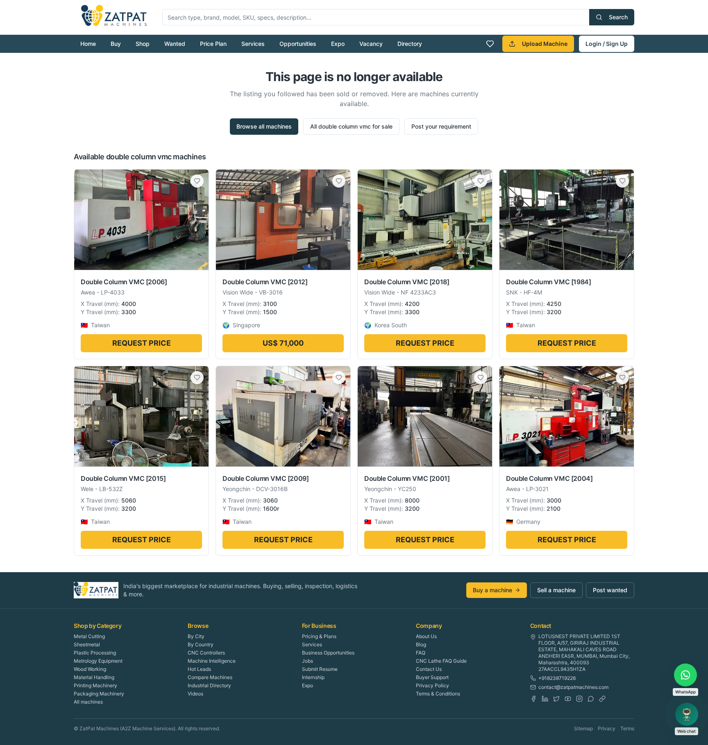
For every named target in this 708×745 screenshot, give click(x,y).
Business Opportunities (328, 653)
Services (253, 43)
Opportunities (297, 43)
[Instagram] (579, 698)
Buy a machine (492, 589)
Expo (338, 43)
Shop (143, 43)
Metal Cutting (89, 636)
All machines (88, 702)
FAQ (420, 653)
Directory (409, 43)
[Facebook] (533, 698)
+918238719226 (557, 678)
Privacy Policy (432, 685)
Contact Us (429, 669)
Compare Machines (210, 677)
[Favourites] (490, 43)
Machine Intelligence (212, 661)
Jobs (307, 661)
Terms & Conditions (438, 694)
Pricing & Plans (319, 636)
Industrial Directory (209, 685)
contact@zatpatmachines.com (573, 687)
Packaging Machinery (99, 694)
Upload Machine (544, 43)
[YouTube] (568, 698)
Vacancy (371, 43)
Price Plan (213, 43)
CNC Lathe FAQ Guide (441, 661)
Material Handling (94, 677)
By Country (200, 644)
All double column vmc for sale (351, 126)
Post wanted (610, 589)
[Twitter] (556, 698)
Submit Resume (320, 669)
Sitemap (583, 728)
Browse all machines (264, 126)
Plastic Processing (95, 653)
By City (196, 636)
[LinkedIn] (545, 698)
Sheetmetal (87, 644)
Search (618, 17)
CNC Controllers (206, 653)
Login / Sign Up (606, 43)
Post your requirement (441, 126)
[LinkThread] (602, 698)
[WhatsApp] (591, 698)
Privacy (606, 728)
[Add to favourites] (197, 181)
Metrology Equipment (98, 661)
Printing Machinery (95, 685)
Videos (195, 694)
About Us (426, 636)
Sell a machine (556, 589)
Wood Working (90, 669)
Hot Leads (199, 669)
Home (88, 43)
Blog (421, 644)
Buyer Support (432, 677)
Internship (313, 677)
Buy (116, 43)
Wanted (174, 43)
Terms (627, 728)
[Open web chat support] (686, 714)
